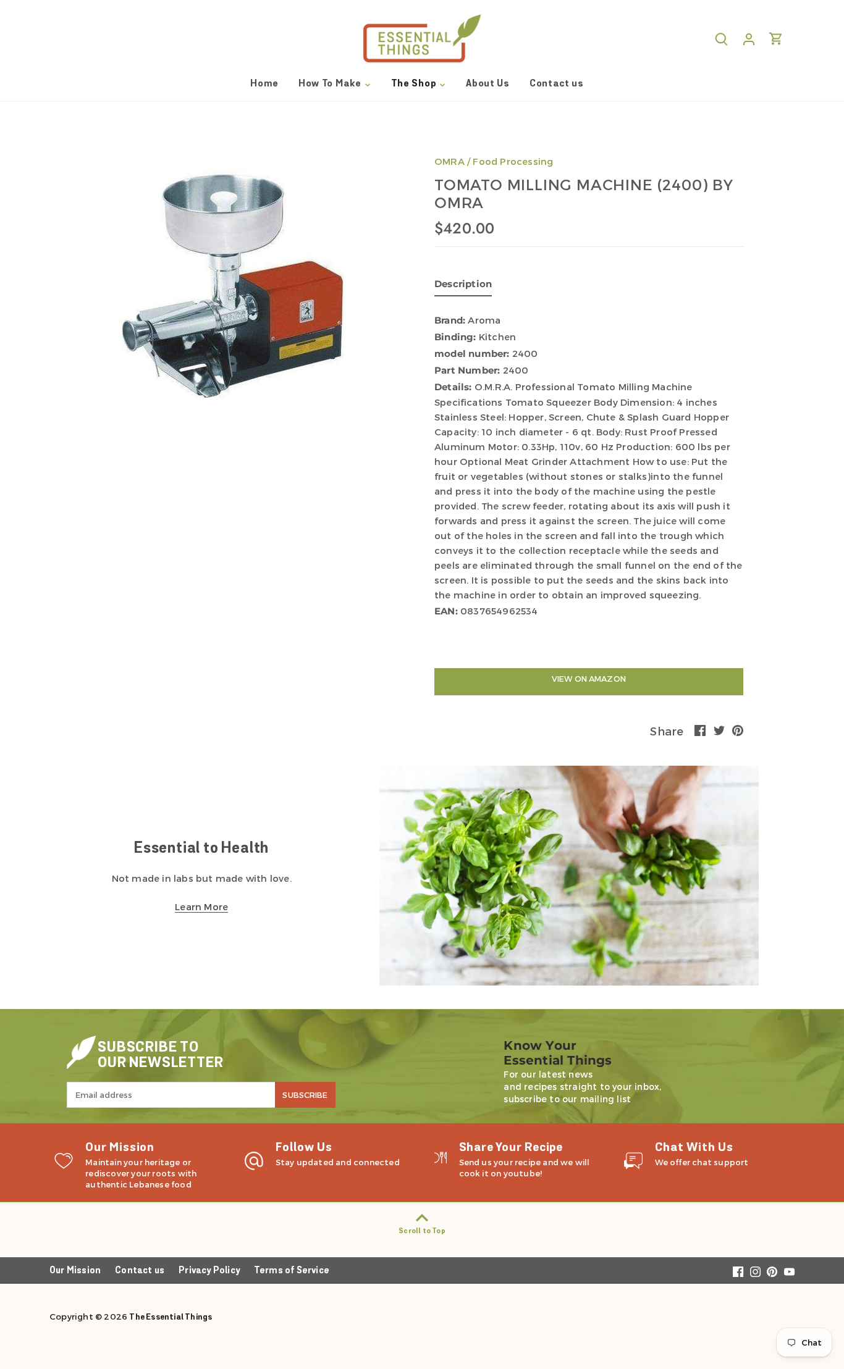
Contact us (139, 1271)
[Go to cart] (776, 39)
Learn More (201, 906)
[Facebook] (738, 1272)
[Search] (721, 39)
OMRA (449, 161)
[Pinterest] (772, 1272)
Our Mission (75, 1271)
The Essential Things (170, 1317)
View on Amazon (589, 678)
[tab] (463, 286)
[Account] (748, 39)
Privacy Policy (209, 1271)
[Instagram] (755, 1272)
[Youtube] (789, 1272)
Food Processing (513, 161)
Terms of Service (291, 1271)
